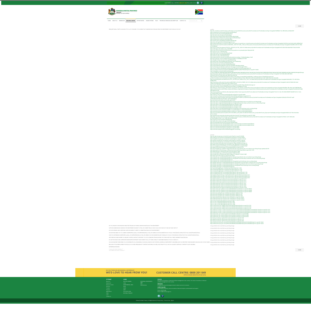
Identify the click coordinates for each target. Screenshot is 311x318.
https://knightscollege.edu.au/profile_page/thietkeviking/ (223, 60)
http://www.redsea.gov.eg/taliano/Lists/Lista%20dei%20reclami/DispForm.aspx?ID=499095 (231, 192)
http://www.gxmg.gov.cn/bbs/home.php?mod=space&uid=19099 (225, 152)
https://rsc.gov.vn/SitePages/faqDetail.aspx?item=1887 (222, 203)
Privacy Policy (160, 301)
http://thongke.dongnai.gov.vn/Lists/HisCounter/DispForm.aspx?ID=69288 (227, 136)
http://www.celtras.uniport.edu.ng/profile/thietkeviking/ (222, 121)
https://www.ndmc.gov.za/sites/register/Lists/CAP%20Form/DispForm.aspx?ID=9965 (229, 214)
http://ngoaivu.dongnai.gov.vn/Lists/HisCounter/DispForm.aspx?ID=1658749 (227, 140)
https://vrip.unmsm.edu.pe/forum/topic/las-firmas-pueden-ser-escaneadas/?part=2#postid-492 (232, 50)
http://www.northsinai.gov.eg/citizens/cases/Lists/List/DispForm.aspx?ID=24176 (228, 182)
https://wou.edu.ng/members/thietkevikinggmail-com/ (222, 42)
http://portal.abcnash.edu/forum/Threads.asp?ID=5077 (222, 100)
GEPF (124, 290)
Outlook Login (127, 292)
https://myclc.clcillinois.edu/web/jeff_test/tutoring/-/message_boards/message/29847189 (230, 68)
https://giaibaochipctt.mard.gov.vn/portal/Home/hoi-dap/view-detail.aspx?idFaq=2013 (230, 175)
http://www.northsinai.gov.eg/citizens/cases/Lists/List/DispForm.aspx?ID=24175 (228, 181)
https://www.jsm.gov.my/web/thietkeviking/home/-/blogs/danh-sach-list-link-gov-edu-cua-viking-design (233, 161)
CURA (124, 283)
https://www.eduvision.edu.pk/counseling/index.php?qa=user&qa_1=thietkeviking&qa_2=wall (231, 57)
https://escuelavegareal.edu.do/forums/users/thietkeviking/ (223, 122)
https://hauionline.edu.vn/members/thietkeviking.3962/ (222, 64)
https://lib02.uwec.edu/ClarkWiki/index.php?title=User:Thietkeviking (225, 62)
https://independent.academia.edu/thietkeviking (221, 39)
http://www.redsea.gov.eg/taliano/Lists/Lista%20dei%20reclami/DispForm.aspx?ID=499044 (231, 189)
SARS (141, 283)
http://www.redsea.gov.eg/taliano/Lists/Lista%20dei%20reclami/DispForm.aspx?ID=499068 (231, 190)
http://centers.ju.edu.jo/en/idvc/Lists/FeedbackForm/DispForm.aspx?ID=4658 (227, 95)
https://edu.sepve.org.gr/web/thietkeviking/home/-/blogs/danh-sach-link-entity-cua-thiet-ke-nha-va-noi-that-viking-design (237, 103)
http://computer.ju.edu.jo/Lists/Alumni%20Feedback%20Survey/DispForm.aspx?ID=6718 (230, 96)
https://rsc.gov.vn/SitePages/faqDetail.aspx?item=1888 (222, 204)
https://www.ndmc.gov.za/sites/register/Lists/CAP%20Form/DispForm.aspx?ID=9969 (229, 215)
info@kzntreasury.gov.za (165, 292)
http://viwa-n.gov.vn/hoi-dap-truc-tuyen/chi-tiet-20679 (222, 156)
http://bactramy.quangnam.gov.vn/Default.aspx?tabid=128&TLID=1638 (226, 196)
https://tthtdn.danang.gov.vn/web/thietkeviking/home (222, 167)
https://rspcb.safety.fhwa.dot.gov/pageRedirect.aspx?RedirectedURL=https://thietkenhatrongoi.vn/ (232, 85)
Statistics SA (143, 286)
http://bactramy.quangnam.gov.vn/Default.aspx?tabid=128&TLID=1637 (226, 195)
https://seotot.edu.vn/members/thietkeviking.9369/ (221, 63)
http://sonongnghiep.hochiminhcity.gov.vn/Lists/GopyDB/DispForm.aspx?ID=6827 (229, 146)
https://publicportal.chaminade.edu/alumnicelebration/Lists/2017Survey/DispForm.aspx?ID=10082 (232, 116)
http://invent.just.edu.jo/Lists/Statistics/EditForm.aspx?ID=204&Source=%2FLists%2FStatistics (231, 110)
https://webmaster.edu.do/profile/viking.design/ (221, 53)
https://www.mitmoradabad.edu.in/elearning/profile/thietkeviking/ (225, 38)
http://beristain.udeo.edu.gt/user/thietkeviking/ (221, 35)
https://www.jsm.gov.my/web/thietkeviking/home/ (221, 160)
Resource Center (110, 285)
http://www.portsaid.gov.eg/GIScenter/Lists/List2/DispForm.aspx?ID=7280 (227, 221)
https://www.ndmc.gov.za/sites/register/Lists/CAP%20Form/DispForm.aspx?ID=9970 (229, 217)
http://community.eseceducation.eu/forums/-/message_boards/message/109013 (228, 67)
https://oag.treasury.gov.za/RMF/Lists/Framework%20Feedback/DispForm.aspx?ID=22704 (230, 207)
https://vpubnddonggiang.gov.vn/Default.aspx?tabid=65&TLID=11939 (226, 170)
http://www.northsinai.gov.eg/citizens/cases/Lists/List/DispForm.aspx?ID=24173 (228, 179)
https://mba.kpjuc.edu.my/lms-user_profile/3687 (221, 49)
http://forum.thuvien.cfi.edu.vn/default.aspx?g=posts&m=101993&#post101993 (228, 59)
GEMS (124, 288)
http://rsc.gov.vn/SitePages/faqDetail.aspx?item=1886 (222, 201)
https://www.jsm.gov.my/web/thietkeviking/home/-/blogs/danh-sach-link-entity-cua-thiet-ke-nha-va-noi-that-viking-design (237, 158)
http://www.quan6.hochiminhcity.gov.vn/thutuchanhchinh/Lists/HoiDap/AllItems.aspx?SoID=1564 (232, 150)
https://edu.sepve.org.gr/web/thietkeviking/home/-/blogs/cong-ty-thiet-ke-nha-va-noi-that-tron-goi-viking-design (235, 102)
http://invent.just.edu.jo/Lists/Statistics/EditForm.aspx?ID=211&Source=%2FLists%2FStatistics (231, 111)
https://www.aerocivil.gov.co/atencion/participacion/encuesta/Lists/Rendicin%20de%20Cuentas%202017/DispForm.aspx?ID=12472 (240, 211)
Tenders (108, 288)
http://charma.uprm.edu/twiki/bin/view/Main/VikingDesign (223, 41)
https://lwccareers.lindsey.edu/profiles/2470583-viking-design (224, 37)
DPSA (124, 287)
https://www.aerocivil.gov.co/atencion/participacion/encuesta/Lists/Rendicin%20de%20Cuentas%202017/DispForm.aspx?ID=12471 (240, 210)
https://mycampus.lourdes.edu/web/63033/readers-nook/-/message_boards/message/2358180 (232, 125)
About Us (108, 282)
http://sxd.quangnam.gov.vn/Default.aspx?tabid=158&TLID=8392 (225, 153)
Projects (108, 290)
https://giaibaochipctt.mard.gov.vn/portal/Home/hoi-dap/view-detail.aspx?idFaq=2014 (230, 176)
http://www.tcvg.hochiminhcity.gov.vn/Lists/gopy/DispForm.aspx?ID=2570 (227, 147)
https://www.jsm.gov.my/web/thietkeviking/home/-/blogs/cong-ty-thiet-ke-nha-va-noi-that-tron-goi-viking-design (235, 157)
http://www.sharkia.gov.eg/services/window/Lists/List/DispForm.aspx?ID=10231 (228, 183)
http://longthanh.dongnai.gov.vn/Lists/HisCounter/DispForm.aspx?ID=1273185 (228, 139)
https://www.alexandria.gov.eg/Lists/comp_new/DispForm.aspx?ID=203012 (227, 199)
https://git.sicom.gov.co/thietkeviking (218, 52)
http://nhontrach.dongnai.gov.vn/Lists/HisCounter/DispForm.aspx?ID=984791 (227, 142)
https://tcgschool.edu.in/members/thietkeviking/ (221, 120)
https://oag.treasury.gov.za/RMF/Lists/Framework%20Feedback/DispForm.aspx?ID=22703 (230, 206)
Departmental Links (128, 285)
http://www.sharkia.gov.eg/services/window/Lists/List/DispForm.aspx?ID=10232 (228, 185)
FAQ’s (107, 293)
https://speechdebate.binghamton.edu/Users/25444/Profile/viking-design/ (227, 66)
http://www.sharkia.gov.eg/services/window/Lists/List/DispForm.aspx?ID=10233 (228, 186)
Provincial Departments (146, 282)
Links (107, 295)
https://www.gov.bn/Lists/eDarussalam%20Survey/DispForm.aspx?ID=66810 (227, 138)
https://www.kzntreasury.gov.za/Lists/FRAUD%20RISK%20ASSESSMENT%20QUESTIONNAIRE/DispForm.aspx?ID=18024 (237, 224)
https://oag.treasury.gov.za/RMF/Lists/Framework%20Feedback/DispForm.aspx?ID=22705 (230, 208)
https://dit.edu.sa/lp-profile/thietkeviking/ (219, 56)
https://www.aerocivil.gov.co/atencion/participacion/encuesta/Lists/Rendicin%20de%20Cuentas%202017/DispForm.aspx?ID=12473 (240, 213)
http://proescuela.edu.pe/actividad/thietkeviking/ (221, 34)
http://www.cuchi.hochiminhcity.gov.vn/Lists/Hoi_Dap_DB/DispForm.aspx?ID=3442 (229, 145)
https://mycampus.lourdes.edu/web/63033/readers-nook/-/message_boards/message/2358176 (232, 124)
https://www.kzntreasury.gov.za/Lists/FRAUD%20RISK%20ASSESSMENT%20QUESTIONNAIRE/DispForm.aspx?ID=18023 (237, 222)
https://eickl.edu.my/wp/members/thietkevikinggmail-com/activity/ (225, 129)
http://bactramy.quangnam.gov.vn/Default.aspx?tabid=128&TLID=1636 (226, 193)
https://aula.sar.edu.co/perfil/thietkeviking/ (220, 55)
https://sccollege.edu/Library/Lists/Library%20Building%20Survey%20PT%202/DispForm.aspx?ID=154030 (234, 70)
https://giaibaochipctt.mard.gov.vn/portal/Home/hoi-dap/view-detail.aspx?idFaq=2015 (230, 178)
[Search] (201, 20)
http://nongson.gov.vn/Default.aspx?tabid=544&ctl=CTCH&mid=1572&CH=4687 (228, 154)
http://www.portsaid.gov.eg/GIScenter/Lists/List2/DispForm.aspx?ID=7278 (227, 218)
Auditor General (127, 282)
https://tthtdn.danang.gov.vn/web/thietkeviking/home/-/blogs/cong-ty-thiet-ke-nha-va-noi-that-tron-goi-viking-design (236, 164)
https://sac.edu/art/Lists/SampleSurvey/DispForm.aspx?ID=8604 (224, 128)
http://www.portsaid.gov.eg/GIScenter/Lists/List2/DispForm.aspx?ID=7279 (227, 219)
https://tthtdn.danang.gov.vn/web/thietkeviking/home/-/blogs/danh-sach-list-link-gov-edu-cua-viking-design (234, 165)
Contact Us (108, 297)
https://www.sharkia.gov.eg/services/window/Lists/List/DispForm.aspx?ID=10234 (228, 188)
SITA (141, 284)
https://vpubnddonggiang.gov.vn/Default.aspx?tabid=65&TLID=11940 (226, 171)
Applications (109, 292)
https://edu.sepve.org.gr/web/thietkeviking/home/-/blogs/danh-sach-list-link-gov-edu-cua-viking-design (233, 109)
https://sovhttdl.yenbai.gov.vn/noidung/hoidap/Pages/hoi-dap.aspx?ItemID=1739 (228, 174)
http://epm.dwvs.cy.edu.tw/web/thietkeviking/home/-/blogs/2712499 (225, 106)
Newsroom (108, 283)
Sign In (172, 301)
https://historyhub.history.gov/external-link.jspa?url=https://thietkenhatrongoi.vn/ (228, 143)
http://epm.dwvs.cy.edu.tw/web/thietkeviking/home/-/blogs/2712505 (225, 107)
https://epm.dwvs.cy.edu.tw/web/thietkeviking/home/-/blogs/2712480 (226, 104)
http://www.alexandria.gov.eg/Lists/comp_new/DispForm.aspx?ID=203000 (227, 197)
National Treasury (127, 293)
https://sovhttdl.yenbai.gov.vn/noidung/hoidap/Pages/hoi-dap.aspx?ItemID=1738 (228, 172)
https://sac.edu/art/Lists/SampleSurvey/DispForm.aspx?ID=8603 (224, 127)
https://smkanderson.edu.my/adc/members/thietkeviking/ (223, 32)
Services (108, 287)
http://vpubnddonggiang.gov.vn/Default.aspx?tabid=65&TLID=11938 (226, 168)
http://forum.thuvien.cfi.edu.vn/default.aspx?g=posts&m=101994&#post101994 (228, 86)
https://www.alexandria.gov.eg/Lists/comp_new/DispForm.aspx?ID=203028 (227, 200)
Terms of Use (167, 301)
